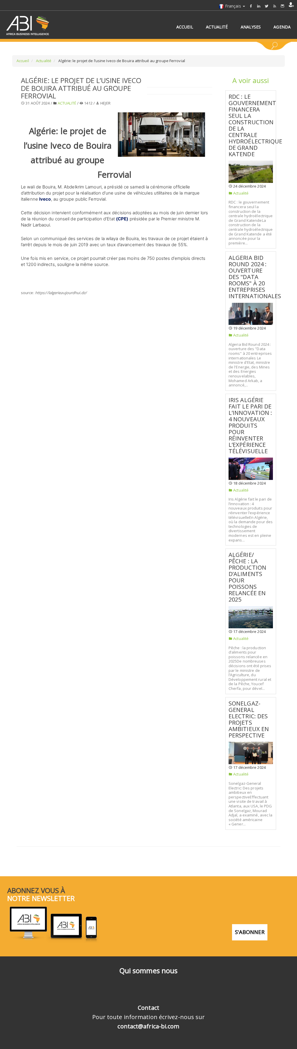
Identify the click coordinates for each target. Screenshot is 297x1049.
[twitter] (267, 6)
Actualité (43, 60)
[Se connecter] (291, 5)
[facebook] (251, 6)
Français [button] (233, 6)
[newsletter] (282, 6)
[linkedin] (259, 6)
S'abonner (250, 932)
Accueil (23, 60)
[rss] (275, 6)
